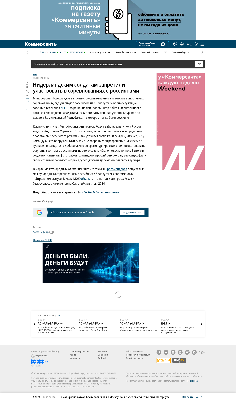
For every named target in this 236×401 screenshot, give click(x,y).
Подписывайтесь (132, 212)
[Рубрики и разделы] (202, 44)
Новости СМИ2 (42, 240)
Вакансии (103, 354)
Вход (189, 44)
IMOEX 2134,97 (76, 52)
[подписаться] (52, 232)
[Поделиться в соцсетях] (27, 109)
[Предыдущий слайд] (34, 324)
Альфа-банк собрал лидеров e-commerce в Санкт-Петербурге (93, 328)
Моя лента (49, 397)
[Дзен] (173, 352)
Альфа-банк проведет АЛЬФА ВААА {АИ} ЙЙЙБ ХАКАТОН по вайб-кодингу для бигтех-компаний (56, 330)
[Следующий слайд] (201, 324)
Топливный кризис (181, 52)
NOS (63, 108)
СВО (165, 52)
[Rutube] (187, 352)
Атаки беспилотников (126, 52)
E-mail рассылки (134, 358)
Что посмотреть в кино (100, 52)
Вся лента (187, 396)
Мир (35, 74)
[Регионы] (175, 44)
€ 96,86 (53, 52)
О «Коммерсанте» (79, 351)
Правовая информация (138, 354)
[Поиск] (195, 44)
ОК (199, 64)
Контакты (75, 358)
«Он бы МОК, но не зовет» (100, 192)
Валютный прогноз (150, 52)
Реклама (102, 351)
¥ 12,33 (63, 52)
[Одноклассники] (180, 352)
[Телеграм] (159, 352)
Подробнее (192, 380)
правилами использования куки (102, 64)
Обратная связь (134, 351)
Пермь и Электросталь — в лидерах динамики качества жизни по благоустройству (177, 330)
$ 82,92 (43, 52)
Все (58, 315)
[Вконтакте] (166, 352)
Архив (73, 354)
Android (102, 358)
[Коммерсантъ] (41, 44)
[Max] (194, 352)
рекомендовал (117, 169)
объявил (86, 179)
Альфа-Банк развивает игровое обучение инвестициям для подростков (138, 328)
